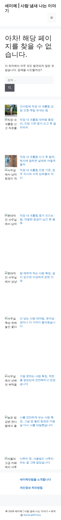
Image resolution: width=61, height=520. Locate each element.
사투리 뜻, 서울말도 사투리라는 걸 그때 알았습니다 (37, 460)
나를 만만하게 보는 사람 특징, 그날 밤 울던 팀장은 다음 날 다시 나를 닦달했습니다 (37, 421)
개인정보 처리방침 (31, 487)
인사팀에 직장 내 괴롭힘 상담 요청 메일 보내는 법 (37, 108)
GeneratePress (32, 514)
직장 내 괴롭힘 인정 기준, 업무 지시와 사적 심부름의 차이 (37, 173)
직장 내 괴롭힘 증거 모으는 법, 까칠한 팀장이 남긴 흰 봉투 (37, 219)
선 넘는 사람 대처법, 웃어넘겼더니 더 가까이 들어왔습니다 (37, 322)
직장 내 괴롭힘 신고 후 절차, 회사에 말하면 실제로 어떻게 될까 (37, 160)
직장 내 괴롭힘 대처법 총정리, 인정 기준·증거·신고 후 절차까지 (38, 123)
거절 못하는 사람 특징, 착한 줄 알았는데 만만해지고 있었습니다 (37, 380)
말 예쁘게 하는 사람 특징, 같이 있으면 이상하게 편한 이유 (37, 277)
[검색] (9, 88)
